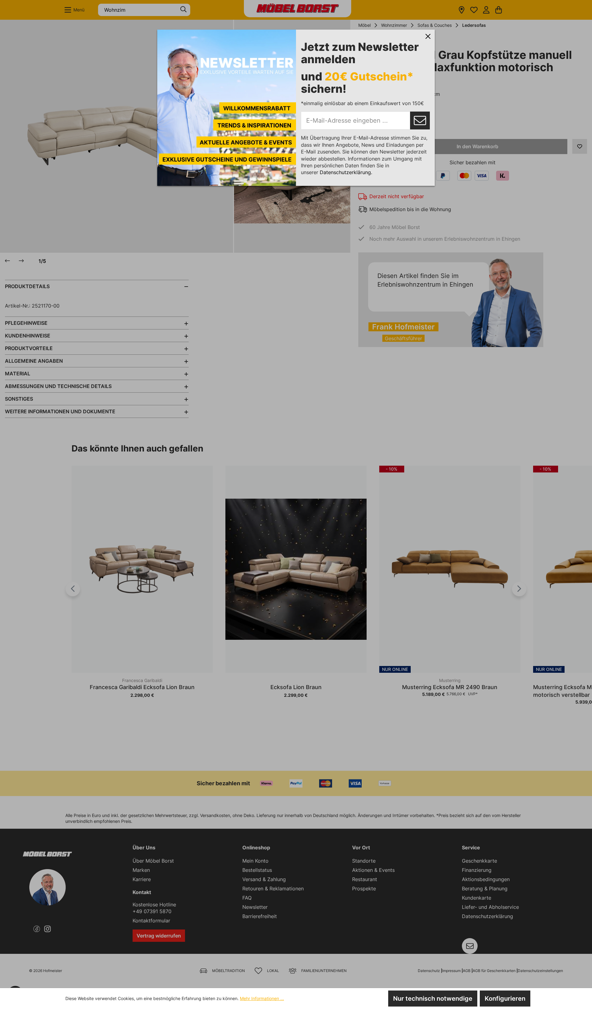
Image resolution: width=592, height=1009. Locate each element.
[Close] (428, 36)
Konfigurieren (505, 998)
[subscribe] (420, 120)
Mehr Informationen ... (262, 998)
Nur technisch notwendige (432, 998)
